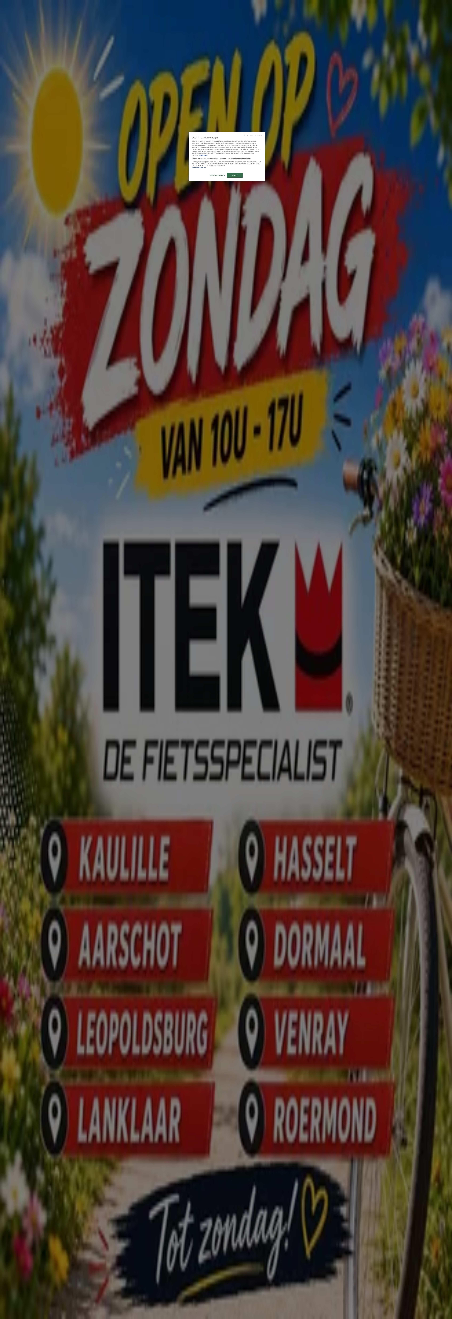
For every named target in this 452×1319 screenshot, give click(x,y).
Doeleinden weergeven (217, 175)
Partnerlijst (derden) (199, 167)
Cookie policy (203, 155)
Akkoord (235, 175)
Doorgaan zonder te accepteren (253, 135)
